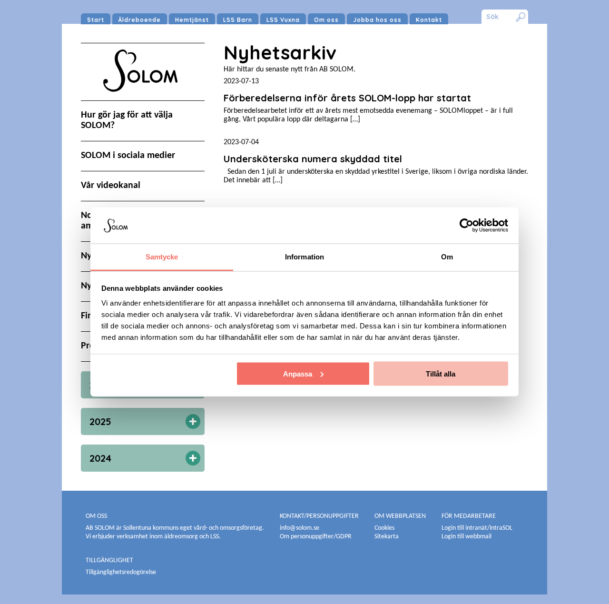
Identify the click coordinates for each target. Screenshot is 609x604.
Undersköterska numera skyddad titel (313, 159)
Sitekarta (386, 536)
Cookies (384, 528)
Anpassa (297, 373)
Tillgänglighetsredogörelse (121, 572)
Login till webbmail (466, 536)
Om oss (326, 19)
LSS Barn (237, 19)
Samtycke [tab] (162, 257)
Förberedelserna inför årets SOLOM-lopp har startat (347, 98)
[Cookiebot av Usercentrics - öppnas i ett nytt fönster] (466, 225)
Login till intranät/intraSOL (477, 528)
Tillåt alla (440, 373)
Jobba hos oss (377, 19)
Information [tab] (304, 257)
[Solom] (142, 101)
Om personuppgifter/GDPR (316, 536)
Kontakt (429, 19)
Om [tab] (447, 257)
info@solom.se (300, 528)
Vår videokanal (110, 185)
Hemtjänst (192, 19)
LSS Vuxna (283, 19)
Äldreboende (139, 19)
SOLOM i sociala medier (128, 155)
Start (95, 19)
